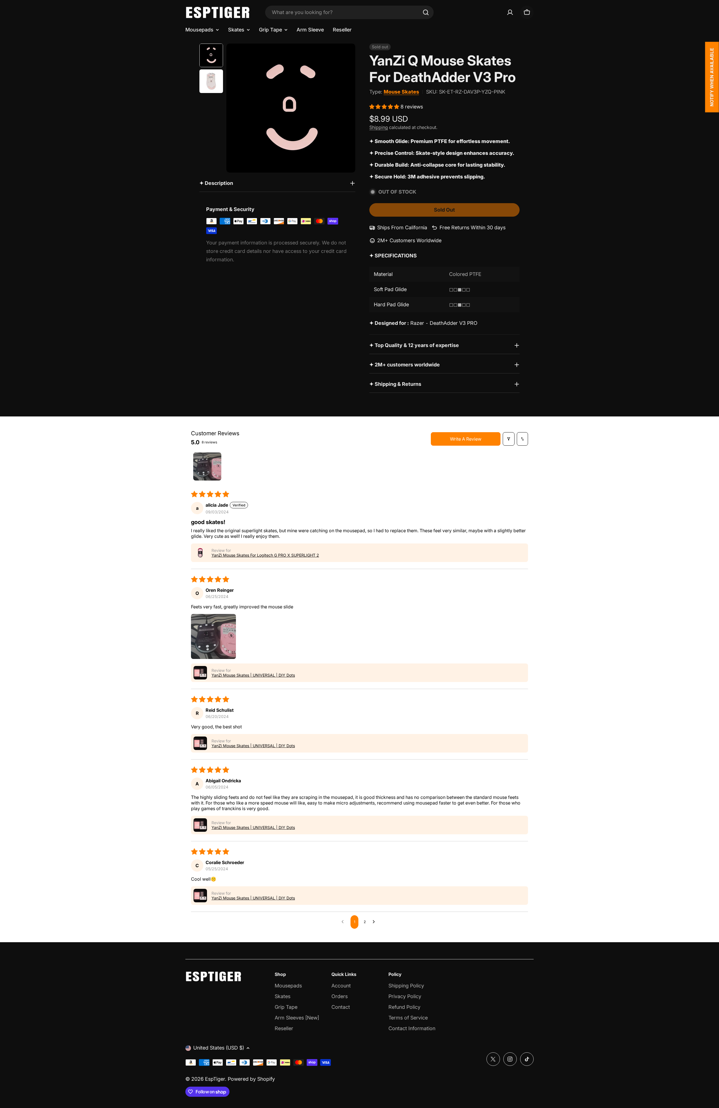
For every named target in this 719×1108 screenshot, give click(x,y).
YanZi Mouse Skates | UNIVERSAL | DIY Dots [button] (253, 675)
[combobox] (349, 12)
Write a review (465, 439)
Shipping (378, 127)
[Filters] (509, 439)
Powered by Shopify (251, 1079)
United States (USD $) (218, 1048)
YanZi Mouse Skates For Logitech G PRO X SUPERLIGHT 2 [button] (265, 555)
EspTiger (215, 1079)
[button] (385, 107)
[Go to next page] (375, 922)
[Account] (510, 12)
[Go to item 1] (207, 466)
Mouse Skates (401, 92)
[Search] (425, 12)
